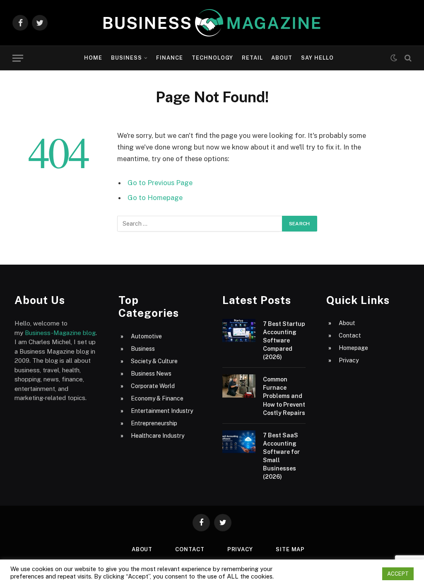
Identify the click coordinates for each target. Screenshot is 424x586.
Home (93, 58)
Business (126, 58)
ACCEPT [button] (398, 574)
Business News (151, 373)
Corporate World (153, 386)
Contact (350, 335)
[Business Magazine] (212, 23)
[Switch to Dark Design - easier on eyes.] (393, 58)
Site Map (290, 549)
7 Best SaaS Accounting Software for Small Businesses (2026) (281, 456)
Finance (169, 58)
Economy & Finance (157, 398)
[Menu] (17, 58)
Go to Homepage (155, 197)
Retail (252, 58)
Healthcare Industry (157, 435)
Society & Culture (154, 361)
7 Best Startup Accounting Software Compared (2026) (284, 340)
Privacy (349, 360)
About (281, 58)
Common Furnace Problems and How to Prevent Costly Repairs (284, 396)
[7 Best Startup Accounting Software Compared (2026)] (238, 330)
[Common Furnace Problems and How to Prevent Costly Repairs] (238, 386)
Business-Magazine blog (60, 332)
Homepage (353, 348)
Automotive (146, 336)
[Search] (407, 58)
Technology (212, 58)
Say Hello (317, 58)
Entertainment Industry (162, 411)
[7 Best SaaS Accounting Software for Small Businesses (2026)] (238, 441)
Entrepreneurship (154, 423)
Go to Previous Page (160, 182)
